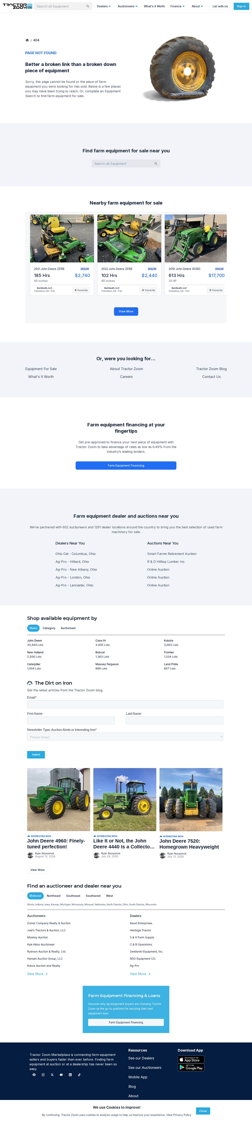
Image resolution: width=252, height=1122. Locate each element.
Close (203, 1111)
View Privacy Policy (178, 1114)
